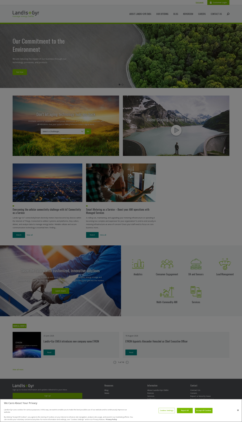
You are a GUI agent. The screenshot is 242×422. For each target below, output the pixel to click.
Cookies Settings (166, 410)
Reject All (185, 410)
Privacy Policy (111, 419)
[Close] (238, 410)
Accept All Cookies (203, 410)
